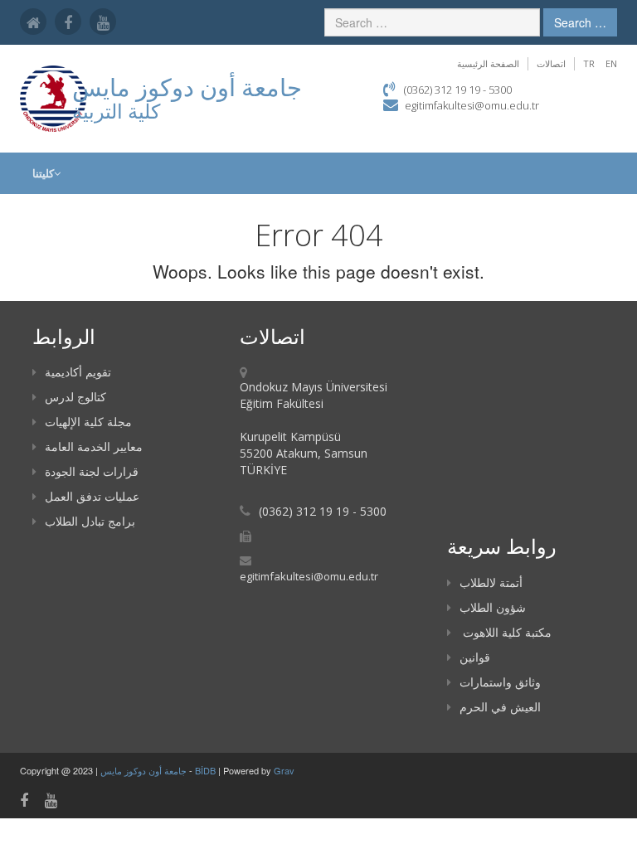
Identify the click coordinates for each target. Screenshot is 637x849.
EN (611, 63)
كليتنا (43, 173)
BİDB (206, 770)
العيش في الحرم (500, 707)
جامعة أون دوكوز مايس (144, 770)
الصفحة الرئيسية (488, 63)
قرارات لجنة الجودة (92, 471)
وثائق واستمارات (500, 682)
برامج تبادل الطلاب (90, 521)
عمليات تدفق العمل (92, 496)
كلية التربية (116, 110)
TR (589, 63)
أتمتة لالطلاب (491, 582)
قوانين (475, 657)
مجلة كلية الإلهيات (88, 421)
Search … (580, 22)
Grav (284, 770)
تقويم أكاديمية (78, 372)
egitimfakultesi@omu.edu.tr (472, 105)
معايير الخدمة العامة (94, 446)
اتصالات (551, 63)
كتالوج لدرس (75, 397)
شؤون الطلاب (493, 607)
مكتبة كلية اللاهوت (506, 632)
